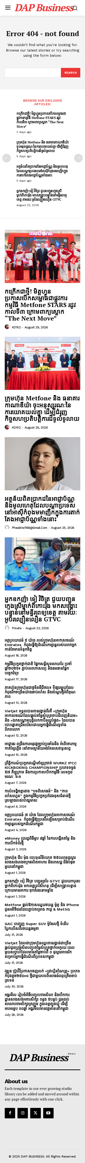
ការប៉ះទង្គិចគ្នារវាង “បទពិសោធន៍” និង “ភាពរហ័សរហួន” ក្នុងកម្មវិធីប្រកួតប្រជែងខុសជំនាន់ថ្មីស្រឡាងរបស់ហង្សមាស (38, 795)
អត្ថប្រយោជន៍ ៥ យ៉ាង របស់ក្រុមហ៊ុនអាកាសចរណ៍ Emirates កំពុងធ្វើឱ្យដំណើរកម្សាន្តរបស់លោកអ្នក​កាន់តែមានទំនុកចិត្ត (40, 645)
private (17, 628)
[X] (35, 1113)
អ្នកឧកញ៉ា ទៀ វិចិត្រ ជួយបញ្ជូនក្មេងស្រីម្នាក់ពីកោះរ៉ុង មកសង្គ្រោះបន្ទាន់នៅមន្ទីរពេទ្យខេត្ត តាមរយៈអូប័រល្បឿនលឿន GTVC (42, 195)
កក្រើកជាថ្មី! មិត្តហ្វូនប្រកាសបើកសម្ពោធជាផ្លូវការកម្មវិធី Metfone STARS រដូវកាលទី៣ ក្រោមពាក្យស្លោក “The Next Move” (41, 120)
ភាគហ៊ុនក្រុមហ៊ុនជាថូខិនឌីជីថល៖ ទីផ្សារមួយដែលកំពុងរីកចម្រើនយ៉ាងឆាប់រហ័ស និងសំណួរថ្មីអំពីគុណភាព (40, 692)
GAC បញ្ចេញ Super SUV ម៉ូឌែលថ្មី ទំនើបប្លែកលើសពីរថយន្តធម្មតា (36, 926)
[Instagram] (22, 1113)
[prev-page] (6, 158)
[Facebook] (10, 1113)
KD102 (16, 327)
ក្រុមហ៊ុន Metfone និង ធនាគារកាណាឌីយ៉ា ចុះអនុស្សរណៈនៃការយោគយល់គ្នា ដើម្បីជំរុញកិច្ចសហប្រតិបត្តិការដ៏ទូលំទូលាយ (42, 146)
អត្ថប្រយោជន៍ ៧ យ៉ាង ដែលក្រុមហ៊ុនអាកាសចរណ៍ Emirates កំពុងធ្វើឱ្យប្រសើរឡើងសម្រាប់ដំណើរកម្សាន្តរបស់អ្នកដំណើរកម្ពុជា (40, 819)
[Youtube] (48, 1113)
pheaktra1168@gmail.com (29, 527)
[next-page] (78, 158)
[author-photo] (8, 327)
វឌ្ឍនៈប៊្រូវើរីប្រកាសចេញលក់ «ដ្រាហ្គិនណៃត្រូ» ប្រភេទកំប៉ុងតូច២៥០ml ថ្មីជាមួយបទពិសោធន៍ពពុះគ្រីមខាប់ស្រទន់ (42, 975)
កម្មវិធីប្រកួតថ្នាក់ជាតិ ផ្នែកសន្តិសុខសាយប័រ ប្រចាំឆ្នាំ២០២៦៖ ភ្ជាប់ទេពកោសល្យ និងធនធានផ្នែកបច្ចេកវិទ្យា (38, 668)
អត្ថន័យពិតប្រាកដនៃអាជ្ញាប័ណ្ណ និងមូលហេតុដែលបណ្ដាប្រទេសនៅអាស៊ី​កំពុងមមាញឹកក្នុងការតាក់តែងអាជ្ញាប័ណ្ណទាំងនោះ (42, 170)
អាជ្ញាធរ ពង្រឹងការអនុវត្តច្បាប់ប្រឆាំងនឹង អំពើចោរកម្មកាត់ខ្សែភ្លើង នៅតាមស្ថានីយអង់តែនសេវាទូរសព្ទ (40, 746)
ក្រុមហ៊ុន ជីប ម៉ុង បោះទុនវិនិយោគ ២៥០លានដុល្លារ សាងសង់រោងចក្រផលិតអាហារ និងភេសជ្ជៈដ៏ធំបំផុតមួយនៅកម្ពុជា (40, 862)
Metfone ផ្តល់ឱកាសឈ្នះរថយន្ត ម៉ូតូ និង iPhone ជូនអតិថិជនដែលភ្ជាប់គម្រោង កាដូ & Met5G (42, 907)
